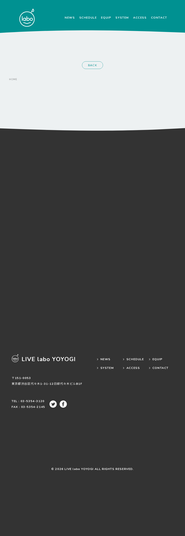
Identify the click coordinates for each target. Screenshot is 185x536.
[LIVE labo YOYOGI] (27, 18)
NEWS (70, 18)
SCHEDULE (88, 18)
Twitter (53, 404)
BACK (92, 65)
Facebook (63, 404)
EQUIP (106, 18)
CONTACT (159, 18)
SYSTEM (122, 18)
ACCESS (140, 18)
